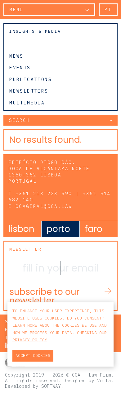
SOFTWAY (51, 386)
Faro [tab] (93, 229)
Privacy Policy (29, 340)
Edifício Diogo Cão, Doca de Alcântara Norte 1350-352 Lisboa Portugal (49, 171)
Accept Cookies (33, 355)
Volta (104, 380)
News (16, 56)
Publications (30, 79)
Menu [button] (16, 9)
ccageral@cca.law (44, 206)
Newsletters (28, 91)
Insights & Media (35, 31)
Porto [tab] (58, 229)
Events (19, 67)
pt (108, 9)
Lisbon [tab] (21, 229)
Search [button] (19, 120)
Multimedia (27, 103)
